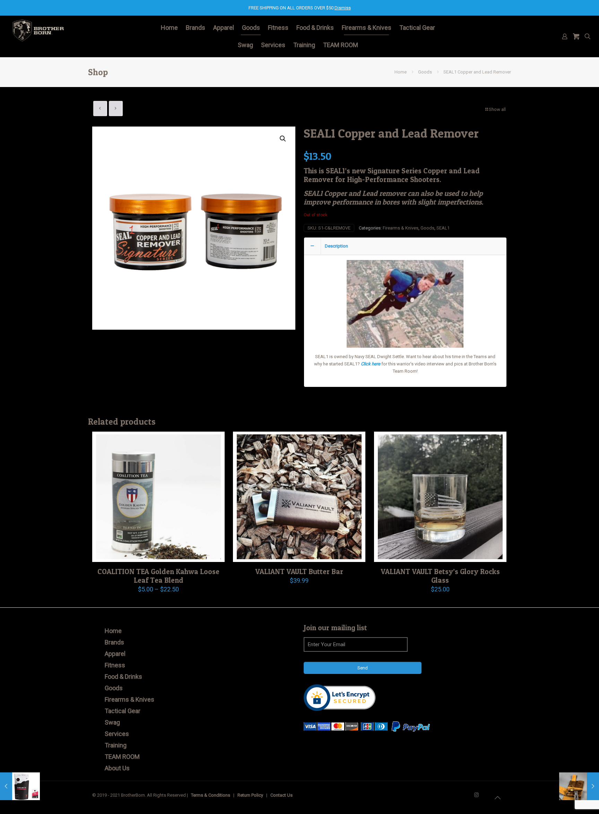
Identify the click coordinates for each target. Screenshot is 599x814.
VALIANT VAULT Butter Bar (299, 571)
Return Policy (250, 795)
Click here (370, 363)
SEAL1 (443, 228)
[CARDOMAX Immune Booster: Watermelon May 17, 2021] (20, 786)
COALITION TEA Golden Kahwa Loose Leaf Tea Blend (158, 575)
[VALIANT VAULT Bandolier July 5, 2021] (579, 786)
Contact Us (281, 795)
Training (116, 745)
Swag (112, 722)
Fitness (115, 665)
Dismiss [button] (343, 7)
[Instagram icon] (476, 795)
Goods (425, 72)
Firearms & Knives (400, 228)
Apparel (115, 653)
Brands (114, 642)
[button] (283, 139)
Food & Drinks (123, 676)
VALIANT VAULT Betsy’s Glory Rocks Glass (440, 575)
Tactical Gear (122, 711)
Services (117, 733)
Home (400, 72)
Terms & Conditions (210, 795)
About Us (117, 768)
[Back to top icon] (497, 797)
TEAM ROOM (122, 756)
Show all (497, 109)
